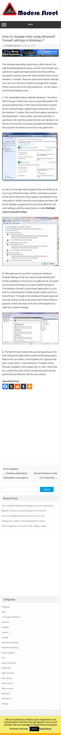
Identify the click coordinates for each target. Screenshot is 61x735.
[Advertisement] (30, 425)
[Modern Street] (30, 14)
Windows (6, 693)
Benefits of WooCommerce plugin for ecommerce (24, 511)
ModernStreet (13, 45)
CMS (4, 612)
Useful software (9, 663)
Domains (6, 622)
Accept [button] (34, 729)
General (5, 632)
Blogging (5, 607)
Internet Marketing (10, 642)
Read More (45, 728)
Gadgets (5, 627)
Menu (30, 24)
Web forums (7, 683)
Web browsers (8, 673)
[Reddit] (17, 386)
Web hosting (7, 688)
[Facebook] (5, 386)
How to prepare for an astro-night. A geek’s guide (24, 526)
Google (5, 637)
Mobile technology (10, 647)
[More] (29, 386)
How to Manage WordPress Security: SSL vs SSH (23, 516)
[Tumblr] (23, 386)
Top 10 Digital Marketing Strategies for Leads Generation (27, 505)
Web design (7, 678)
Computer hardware (11, 617)
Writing (5, 704)
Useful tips (6, 668)
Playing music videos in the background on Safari (23, 521)
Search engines (8, 653)
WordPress (7, 698)
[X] (11, 386)
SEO (3, 658)
